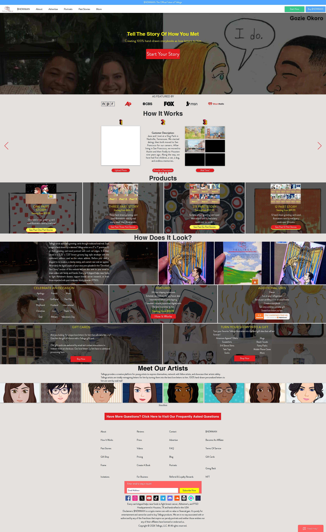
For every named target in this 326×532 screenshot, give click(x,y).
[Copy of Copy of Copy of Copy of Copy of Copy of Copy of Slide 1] (167, 173)
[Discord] (170, 498)
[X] (142, 498)
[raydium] (198, 498)
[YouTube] (149, 498)
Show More (163, 405)
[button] (40, 9)
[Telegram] (163, 498)
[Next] (320, 146)
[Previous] (6, 146)
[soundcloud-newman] (177, 498)
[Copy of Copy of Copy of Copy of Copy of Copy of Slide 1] (164, 173)
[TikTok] (156, 498)
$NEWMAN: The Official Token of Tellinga (163, 2)
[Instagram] (135, 498)
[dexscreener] (184, 498)
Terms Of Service (213, 448)
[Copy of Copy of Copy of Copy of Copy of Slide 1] (162, 173)
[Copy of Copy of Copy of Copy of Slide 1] (158, 173)
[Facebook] (128, 498)
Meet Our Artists (163, 368)
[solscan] (191, 498)
